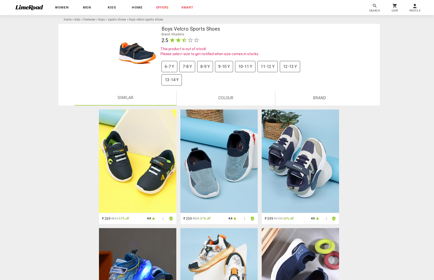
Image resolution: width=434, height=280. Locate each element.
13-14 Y (172, 79)
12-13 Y (290, 66)
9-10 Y (224, 66)
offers (162, 7)
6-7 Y (169, 66)
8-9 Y (205, 66)
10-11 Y (245, 66)
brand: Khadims (172, 34)
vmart (187, 7)
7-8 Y (187, 66)
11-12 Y (268, 66)
